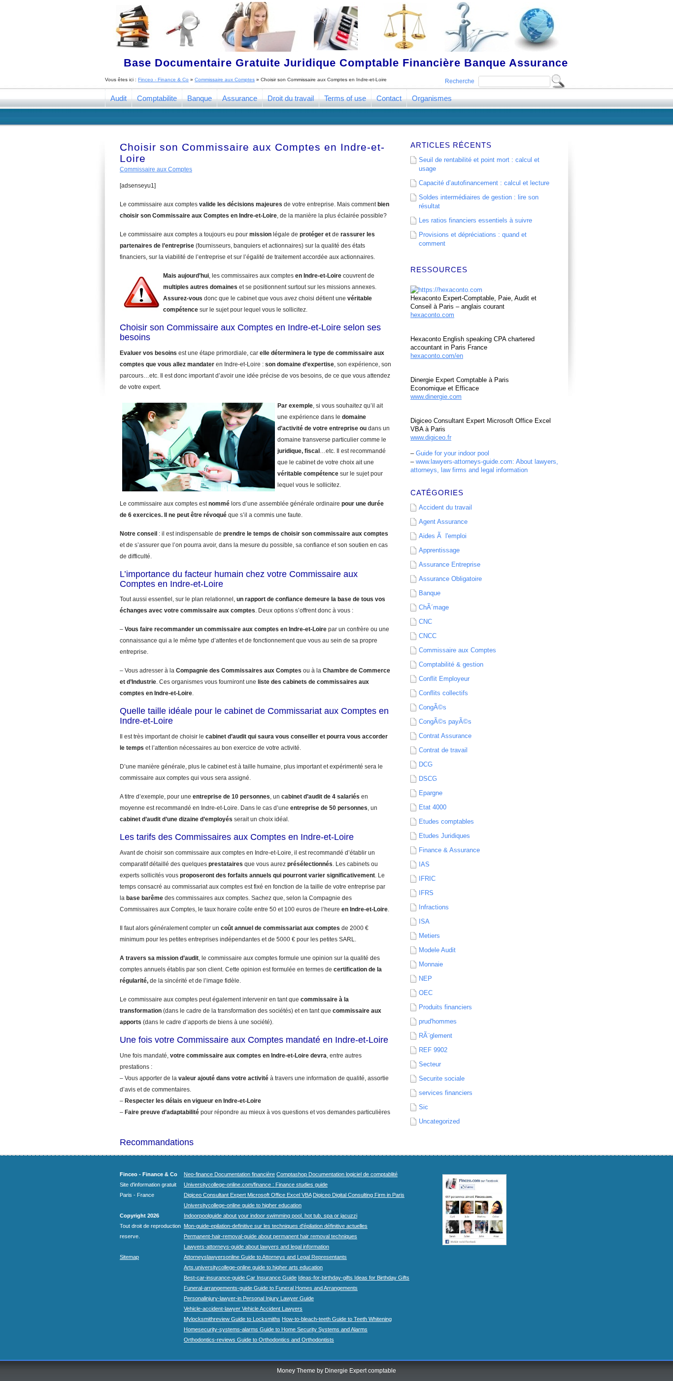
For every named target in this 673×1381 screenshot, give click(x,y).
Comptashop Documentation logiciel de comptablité (337, 1174)
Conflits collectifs (443, 693)
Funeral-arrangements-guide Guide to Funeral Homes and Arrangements (271, 1288)
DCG (426, 764)
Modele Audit (437, 950)
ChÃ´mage (434, 607)
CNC (425, 621)
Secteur (430, 1064)
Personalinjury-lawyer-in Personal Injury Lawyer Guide (249, 1298)
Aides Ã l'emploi (443, 536)
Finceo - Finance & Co (163, 79)
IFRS (426, 893)
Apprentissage (439, 550)
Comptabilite (157, 98)
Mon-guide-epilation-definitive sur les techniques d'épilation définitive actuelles (276, 1226)
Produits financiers (445, 1007)
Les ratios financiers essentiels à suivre (475, 220)
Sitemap (129, 1257)
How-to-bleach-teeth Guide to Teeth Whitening (337, 1319)
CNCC (428, 636)
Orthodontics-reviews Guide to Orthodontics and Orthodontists (259, 1340)
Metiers (429, 935)
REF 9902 (433, 1050)
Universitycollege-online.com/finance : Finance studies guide (256, 1185)
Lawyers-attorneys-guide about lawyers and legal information (256, 1247)
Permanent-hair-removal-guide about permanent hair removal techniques (270, 1236)
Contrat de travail (443, 750)
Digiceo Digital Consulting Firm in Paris (358, 1195)
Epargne (430, 793)
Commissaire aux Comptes (225, 79)
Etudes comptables (446, 821)
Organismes (432, 98)
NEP (425, 978)
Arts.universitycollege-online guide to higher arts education (253, 1267)
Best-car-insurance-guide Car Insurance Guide (240, 1278)
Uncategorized (439, 1121)
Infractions (434, 907)
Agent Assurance (443, 521)
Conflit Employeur (444, 678)
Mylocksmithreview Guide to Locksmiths (232, 1319)
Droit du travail (291, 98)
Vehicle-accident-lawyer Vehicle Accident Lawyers (243, 1309)
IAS (424, 864)
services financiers (445, 1092)
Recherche (459, 81)
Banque (199, 98)
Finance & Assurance (449, 850)
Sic (423, 1107)
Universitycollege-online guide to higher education (243, 1205)
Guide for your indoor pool (452, 453)
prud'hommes (438, 1021)
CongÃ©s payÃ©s (445, 721)
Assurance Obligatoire (450, 578)
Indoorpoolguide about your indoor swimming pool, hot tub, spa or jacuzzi (270, 1216)
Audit (118, 98)
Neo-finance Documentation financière (229, 1174)
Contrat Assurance (445, 735)
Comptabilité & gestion (451, 664)
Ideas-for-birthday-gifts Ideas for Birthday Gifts (353, 1278)
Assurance (239, 98)
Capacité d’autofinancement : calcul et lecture (484, 183)
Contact (389, 98)
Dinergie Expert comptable (360, 1370)
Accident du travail (445, 507)
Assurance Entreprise (449, 564)
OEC (426, 992)
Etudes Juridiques (444, 835)
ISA (424, 921)
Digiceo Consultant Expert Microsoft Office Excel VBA (247, 1195)
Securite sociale (442, 1078)
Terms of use (345, 98)
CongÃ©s (432, 707)
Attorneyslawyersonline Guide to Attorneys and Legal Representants (265, 1257)
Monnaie (431, 964)
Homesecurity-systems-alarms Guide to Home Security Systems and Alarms (276, 1329)
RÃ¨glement (435, 1035)
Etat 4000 (432, 807)
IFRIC (427, 878)
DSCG (428, 778)
